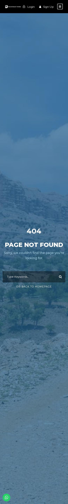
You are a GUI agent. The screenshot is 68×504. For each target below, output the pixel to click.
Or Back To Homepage (34, 286)
